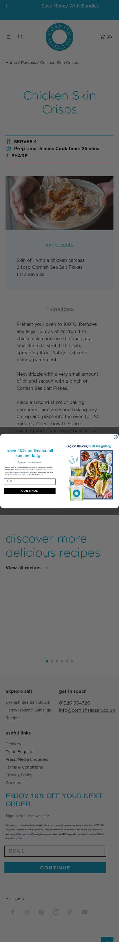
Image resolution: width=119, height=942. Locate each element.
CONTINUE (29, 490)
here (27, 472)
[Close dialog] (115, 437)
